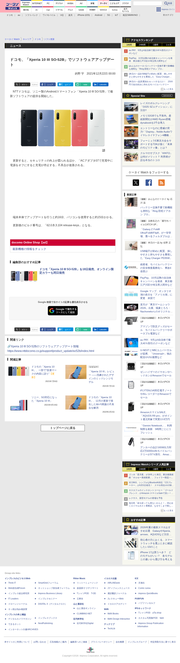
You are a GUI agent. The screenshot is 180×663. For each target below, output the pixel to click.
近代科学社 (78, 619)
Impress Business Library (50, 593)
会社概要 (120, 642)
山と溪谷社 (78, 604)
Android (98, 15)
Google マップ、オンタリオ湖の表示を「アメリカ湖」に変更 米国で (156, 295)
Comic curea (144, 588)
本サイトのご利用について (17, 642)
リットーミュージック (87, 583)
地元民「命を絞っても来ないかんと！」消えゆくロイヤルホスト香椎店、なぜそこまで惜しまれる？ (151, 506)
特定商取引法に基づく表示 (163, 642)
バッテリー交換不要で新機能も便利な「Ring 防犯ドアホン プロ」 (156, 211)
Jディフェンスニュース (119, 588)
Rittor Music (79, 578)
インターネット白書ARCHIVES (23, 629)
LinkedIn (103, 84)
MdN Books (113, 613)
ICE (136, 578)
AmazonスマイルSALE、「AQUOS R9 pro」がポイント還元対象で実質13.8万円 (156, 416)
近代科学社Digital (85, 623)
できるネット (14, 624)
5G (108, 15)
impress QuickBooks (148, 593)
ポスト (25, 84)
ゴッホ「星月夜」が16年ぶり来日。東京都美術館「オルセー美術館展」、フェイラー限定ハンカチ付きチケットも (151, 477)
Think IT (12, 583)
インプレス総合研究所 (18, 593)
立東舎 (80, 598)
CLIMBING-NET (84, 613)
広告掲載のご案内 (58, 642)
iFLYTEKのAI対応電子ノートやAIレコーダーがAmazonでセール (156, 394)
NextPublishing (45, 623)
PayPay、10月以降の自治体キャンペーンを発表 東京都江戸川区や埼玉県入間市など (156, 281)
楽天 (70, 15)
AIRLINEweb (114, 583)
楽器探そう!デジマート (87, 588)
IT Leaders (13, 598)
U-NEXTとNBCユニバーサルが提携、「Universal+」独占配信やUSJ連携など (156, 354)
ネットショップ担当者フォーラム (54, 588)
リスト (35, 84)
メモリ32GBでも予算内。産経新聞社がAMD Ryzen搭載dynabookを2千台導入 (155, 119)
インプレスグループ (137, 642)
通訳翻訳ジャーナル (117, 593)
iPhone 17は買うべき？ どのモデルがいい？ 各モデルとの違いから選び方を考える (156, 556)
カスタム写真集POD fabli (151, 618)
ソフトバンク (31, 15)
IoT (116, 15)
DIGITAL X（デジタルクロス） (52, 604)
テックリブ (109, 624)
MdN (106, 609)
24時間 (142, 45)
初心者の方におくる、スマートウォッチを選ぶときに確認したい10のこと (156, 543)
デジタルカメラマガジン (19, 619)
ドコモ (10, 15)
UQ (61, 15)
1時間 (129, 45)
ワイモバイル (49, 15)
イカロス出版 (110, 578)
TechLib (111, 628)
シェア (50, 84)
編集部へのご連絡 (78, 642)
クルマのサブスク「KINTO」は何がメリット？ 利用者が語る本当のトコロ (156, 157)
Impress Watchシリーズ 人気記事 (150, 464)
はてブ (68, 84)
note (85, 84)
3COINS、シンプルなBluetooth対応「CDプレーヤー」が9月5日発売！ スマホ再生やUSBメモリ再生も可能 (151, 485)
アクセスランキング (142, 40)
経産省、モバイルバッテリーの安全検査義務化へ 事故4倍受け (156, 268)
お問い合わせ (39, 642)
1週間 (155, 45)
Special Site (138, 95)
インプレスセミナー (47, 598)
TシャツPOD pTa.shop (149, 612)
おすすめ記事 (138, 520)
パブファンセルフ (146, 603)
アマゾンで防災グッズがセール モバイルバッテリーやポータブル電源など (156, 330)
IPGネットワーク (143, 608)
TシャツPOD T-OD (86, 593)
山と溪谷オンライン (86, 608)
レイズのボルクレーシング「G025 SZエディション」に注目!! (156, 107)
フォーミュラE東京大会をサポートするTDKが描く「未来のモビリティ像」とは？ (156, 144)
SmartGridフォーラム (48, 583)
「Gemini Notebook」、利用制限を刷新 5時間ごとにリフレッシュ (156, 429)
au (19, 15)
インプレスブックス (47, 618)
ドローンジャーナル (17, 604)
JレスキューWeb (116, 598)
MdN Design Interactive (119, 619)
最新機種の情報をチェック (29, 248)
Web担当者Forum (16, 588)
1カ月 (168, 45)
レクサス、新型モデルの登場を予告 (146, 498)
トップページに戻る (62, 427)
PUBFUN (139, 598)
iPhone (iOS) (84, 15)
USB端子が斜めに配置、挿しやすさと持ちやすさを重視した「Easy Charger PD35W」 (156, 254)
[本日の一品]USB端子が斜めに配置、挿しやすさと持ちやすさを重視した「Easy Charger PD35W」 (150, 77)
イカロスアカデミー (117, 604)
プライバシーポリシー (101, 642)
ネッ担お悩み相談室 (17, 609)
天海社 (141, 583)
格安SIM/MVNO (130, 15)
